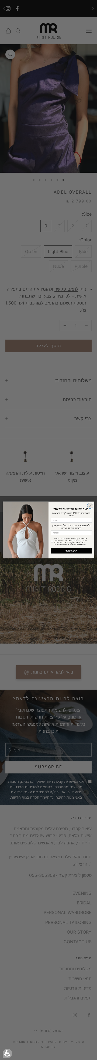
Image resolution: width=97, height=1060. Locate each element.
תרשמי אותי (71, 551)
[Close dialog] (90, 506)
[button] (7, 1053)
